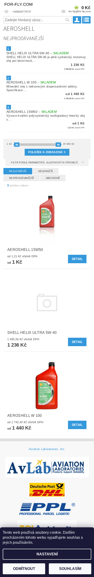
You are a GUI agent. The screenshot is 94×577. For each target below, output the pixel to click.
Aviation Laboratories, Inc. (47, 449)
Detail (77, 259)
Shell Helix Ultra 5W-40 (37, 53)
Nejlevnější (17, 171)
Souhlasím (70, 569)
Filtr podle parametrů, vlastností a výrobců (44, 162)
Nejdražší (45, 171)
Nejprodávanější (21, 178)
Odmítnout (24, 569)
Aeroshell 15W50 (31, 111)
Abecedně (53, 178)
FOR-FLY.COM (18, 4)
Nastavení (47, 554)
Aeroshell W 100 (31, 82)
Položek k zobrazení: (46, 152)
